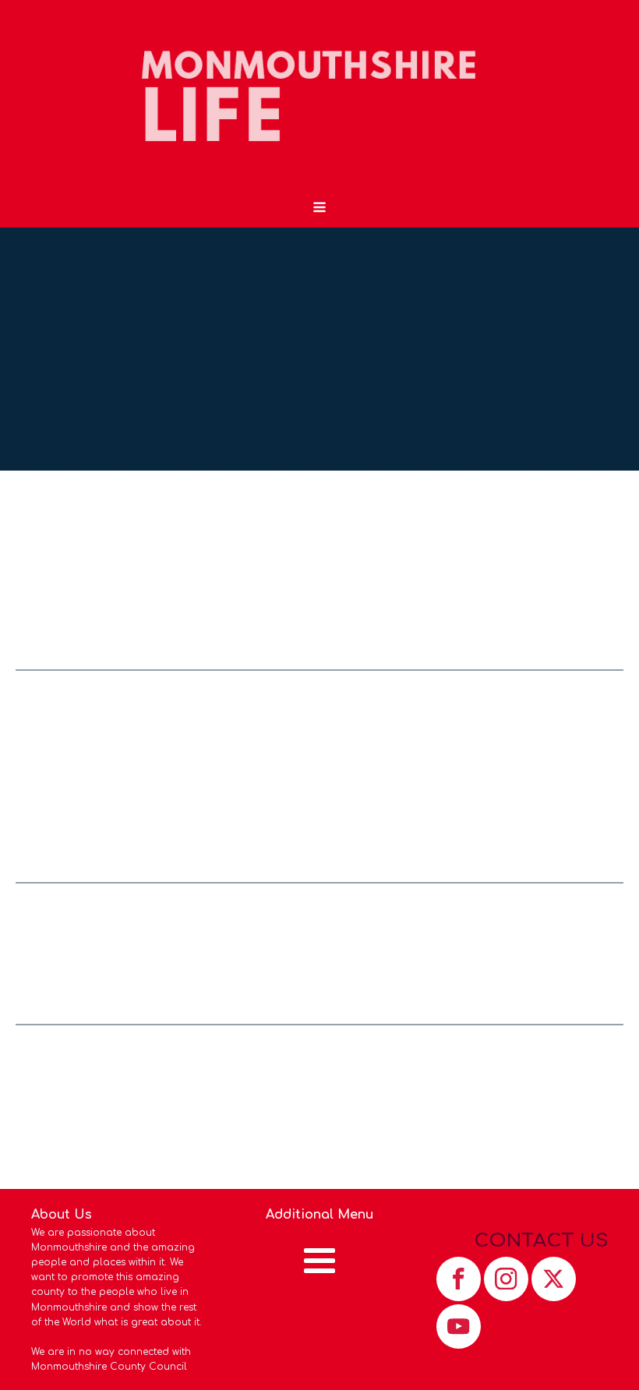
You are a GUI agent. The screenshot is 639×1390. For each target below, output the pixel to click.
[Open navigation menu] (319, 209)
